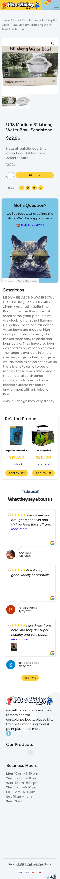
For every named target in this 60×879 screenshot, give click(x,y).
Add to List (35, 175)
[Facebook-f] (8, 733)
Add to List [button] (17, 473)
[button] (52, 43)
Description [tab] (9, 281)
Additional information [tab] (27, 281)
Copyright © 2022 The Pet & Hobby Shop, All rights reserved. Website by (30, 865)
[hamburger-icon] (56, 7)
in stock (16, 457)
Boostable (39, 865)
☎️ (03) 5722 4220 (30, 225)
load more (30, 677)
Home (6, 20)
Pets (16, 20)
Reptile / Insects (33, 20)
